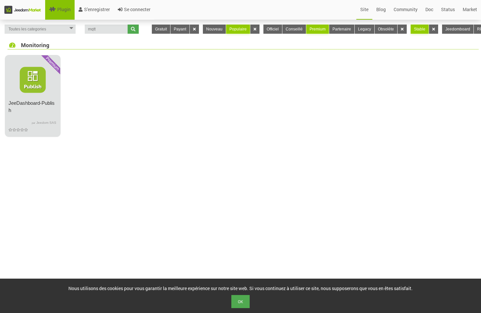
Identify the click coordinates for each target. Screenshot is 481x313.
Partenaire (341, 29)
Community (406, 9)
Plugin (64, 9)
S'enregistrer (97, 9)
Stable (419, 29)
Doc (429, 9)
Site (364, 9)
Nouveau (214, 29)
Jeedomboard (457, 29)
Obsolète (386, 29)
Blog (381, 9)
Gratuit (161, 29)
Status (448, 9)
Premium (318, 29)
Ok (240, 301)
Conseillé (294, 29)
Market (470, 9)
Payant (180, 29)
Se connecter (137, 9)
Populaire (238, 29)
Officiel (273, 29)
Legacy (364, 29)
